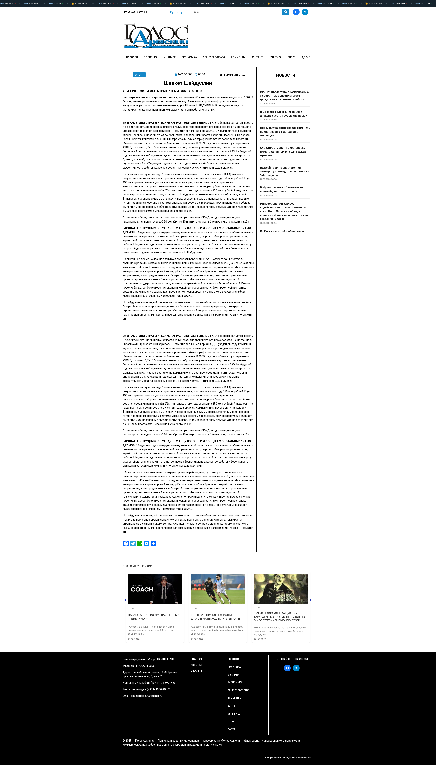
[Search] (285, 12)
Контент (257, 57)
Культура (275, 57)
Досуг (306, 57)
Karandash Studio (302, 757)
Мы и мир (170, 57)
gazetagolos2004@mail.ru (146, 695)
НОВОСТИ (132, 57)
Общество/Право (214, 57)
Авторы (142, 12)
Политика (150, 57)
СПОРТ (139, 74)
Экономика (189, 57)
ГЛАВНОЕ (129, 12)
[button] (125, 600)
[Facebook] (296, 12)
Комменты (238, 57)
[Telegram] (305, 12)
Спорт (291, 57)
